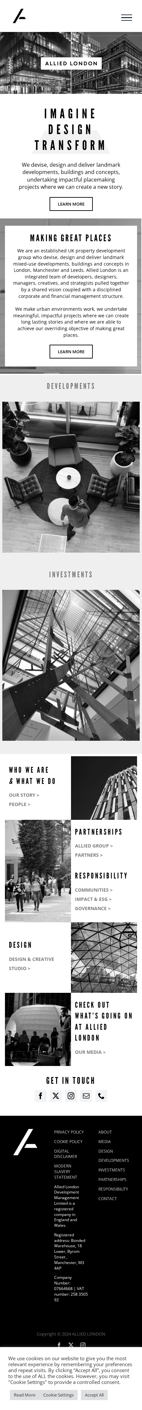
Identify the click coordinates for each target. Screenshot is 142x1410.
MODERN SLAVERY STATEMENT (65, 1171)
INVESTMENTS (71, 574)
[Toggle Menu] (126, 17)
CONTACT (107, 1198)
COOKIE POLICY (68, 1141)
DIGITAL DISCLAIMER (65, 1154)
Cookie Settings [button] (58, 1395)
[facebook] (41, 1096)
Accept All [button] (94, 1395)
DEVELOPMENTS (71, 386)
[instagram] (71, 1096)
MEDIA (104, 1141)
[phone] (101, 1096)
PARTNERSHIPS (112, 1179)
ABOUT (105, 1132)
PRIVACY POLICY (69, 1132)
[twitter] (56, 1096)
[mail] (86, 1096)
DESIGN (105, 1151)
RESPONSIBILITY (113, 1189)
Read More (24, 1395)
